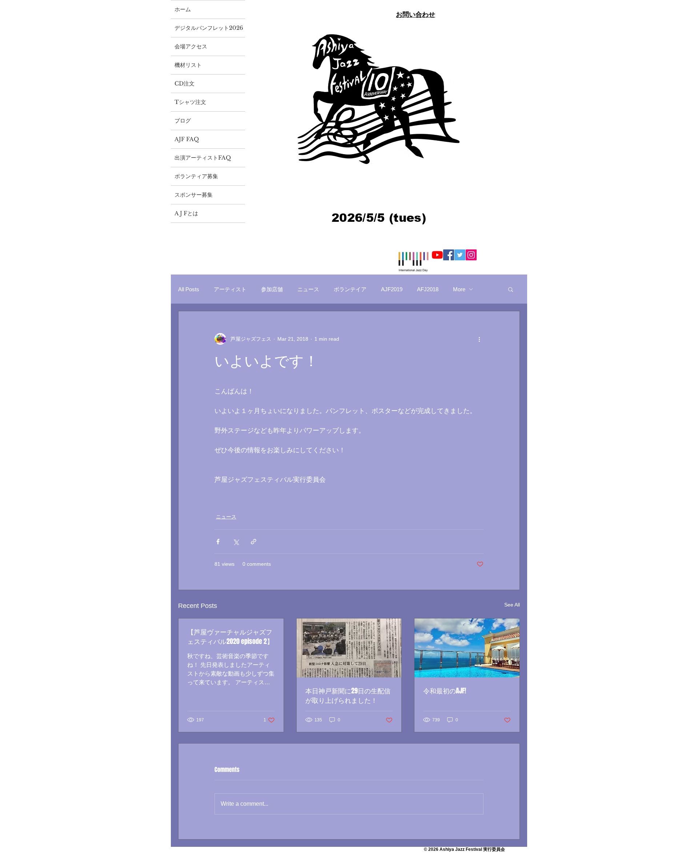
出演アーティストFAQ (202, 157)
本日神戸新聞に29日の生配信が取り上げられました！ (347, 695)
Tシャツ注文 (190, 102)
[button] (510, 289)
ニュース (308, 289)
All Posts (188, 289)
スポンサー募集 (193, 194)
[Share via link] (253, 541)
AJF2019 (391, 289)
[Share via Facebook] (217, 541)
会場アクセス (190, 46)
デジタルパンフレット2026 (208, 27)
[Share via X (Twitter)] (235, 541)
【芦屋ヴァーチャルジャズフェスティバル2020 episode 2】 (230, 636)
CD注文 (184, 83)
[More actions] (479, 339)
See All (512, 605)
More (459, 289)
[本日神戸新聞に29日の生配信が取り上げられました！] (349, 647)
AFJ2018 (427, 289)
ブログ (182, 120)
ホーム (182, 9)
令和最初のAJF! (444, 691)
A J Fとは (186, 213)
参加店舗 (272, 289)
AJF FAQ (186, 139)
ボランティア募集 (196, 176)
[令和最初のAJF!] (467, 647)
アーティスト (230, 289)
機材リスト (188, 64)
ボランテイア (350, 289)
